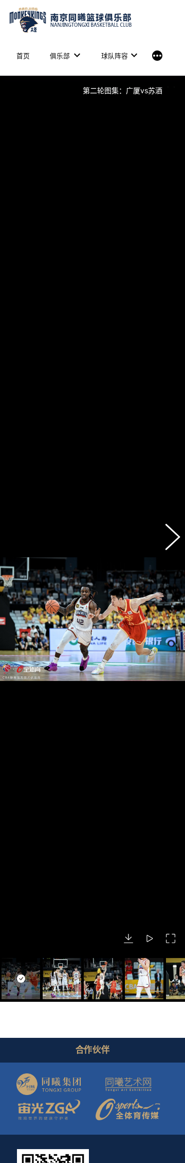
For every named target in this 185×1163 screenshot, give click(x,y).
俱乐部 (60, 56)
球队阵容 (114, 56)
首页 (23, 56)
